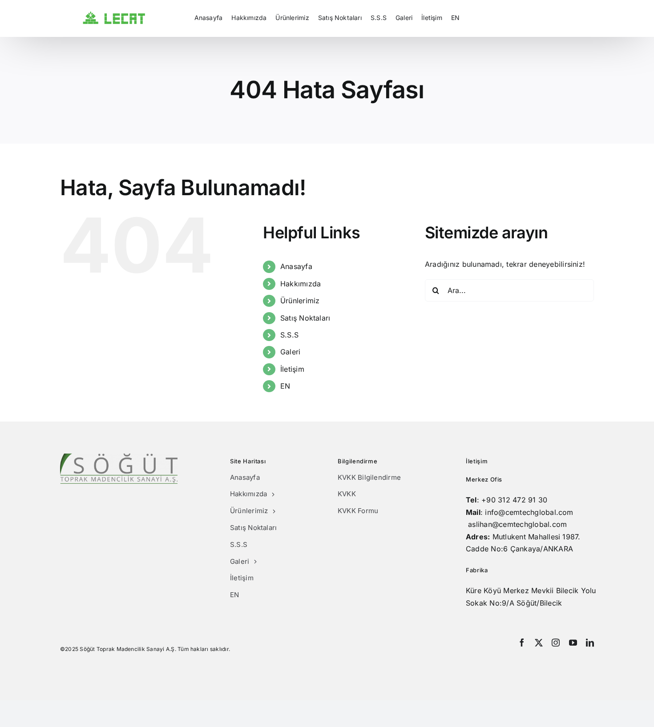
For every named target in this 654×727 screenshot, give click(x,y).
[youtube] (573, 643)
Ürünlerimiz (300, 300)
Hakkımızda (300, 283)
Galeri (290, 351)
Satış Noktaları (305, 317)
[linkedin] (590, 643)
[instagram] (556, 643)
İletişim (292, 369)
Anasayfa (296, 266)
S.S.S (289, 334)
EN (285, 386)
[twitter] (539, 643)
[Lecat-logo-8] (114, 14)
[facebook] (522, 643)
